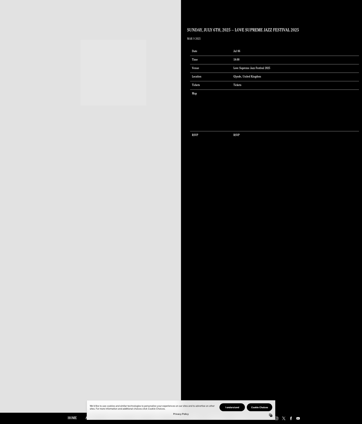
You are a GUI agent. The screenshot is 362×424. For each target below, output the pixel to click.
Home (72, 418)
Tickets (237, 85)
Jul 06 (236, 51)
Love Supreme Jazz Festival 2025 (251, 68)
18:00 (236, 60)
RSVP (236, 135)
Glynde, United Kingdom (247, 76)
